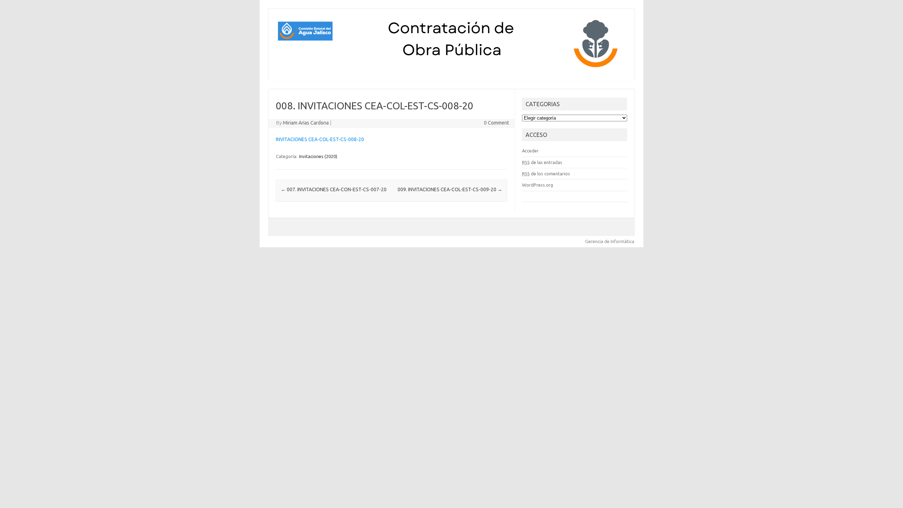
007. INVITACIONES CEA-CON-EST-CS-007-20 (334, 189)
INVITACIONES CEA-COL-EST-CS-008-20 (320, 139)
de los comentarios (546, 173)
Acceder (530, 150)
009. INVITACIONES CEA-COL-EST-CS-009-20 (450, 189)
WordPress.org (537, 184)
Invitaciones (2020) (318, 156)
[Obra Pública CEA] (451, 68)
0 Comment (496, 123)
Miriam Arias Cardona (306, 123)
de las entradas (542, 162)
